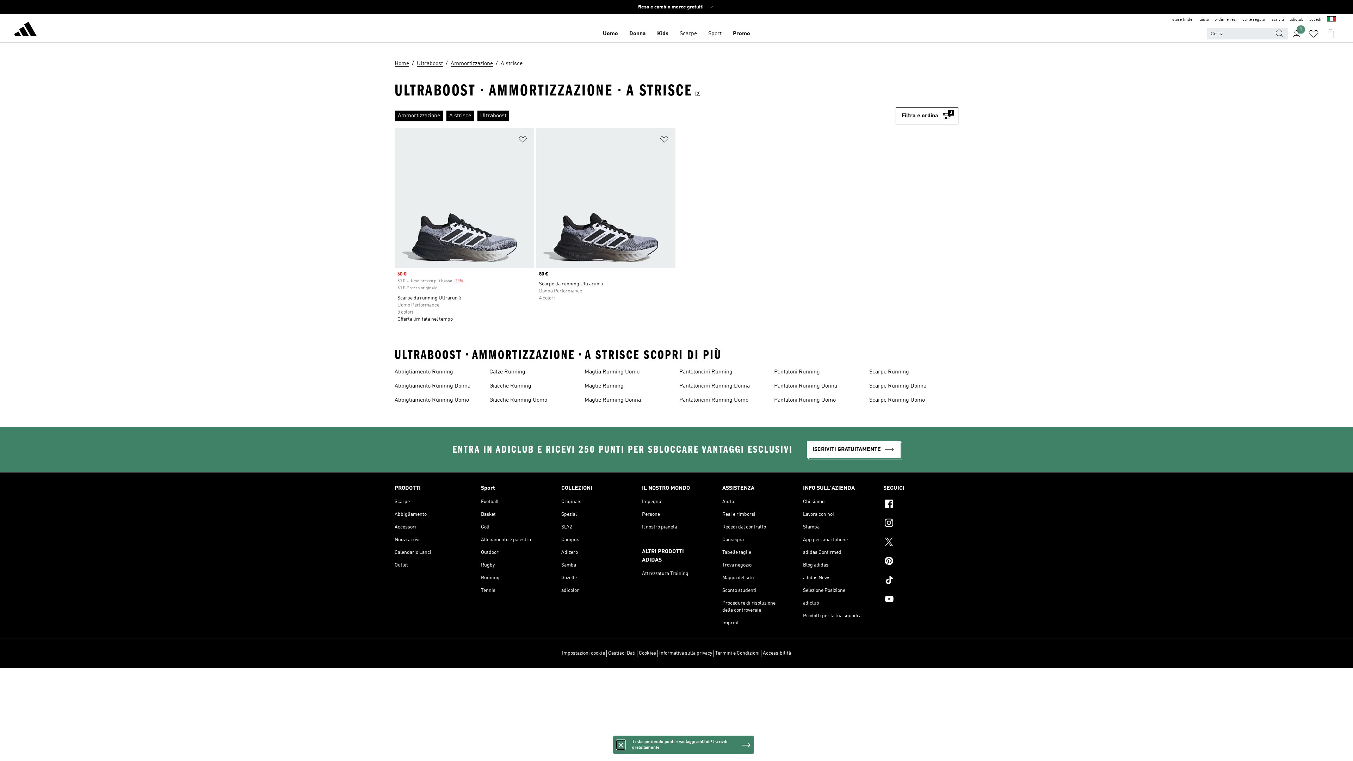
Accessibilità (777, 653)
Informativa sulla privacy (685, 653)
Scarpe (688, 34)
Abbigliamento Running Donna (432, 386)
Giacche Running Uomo (518, 400)
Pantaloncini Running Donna (714, 386)
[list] (645, 116)
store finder (1183, 20)
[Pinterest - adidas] (920, 561)
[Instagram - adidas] (920, 523)
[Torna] (25, 30)
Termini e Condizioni (737, 653)
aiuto (1204, 20)
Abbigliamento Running (424, 372)
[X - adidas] (920, 542)
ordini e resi (1226, 20)
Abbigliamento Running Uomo (432, 400)
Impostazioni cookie (583, 653)
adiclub (1297, 20)
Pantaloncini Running (706, 372)
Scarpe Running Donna (897, 386)
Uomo (610, 34)
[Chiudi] (621, 744)
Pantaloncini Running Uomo (713, 400)
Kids (662, 34)
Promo (741, 34)
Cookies (647, 653)
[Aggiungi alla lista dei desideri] (523, 141)
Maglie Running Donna (613, 400)
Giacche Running (510, 386)
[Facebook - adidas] (920, 504)
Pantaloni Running (797, 372)
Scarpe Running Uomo (897, 400)
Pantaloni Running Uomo (805, 400)
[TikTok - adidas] (920, 580)
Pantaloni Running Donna (805, 386)
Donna (637, 34)
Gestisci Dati (622, 653)
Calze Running (507, 372)
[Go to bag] (1330, 33)
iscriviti (1277, 20)
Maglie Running (604, 386)
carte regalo (1253, 20)
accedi (1315, 20)
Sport (715, 34)
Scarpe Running (889, 372)
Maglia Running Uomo (612, 372)
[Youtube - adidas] (920, 600)
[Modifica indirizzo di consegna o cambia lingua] (1331, 19)
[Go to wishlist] (1313, 33)
